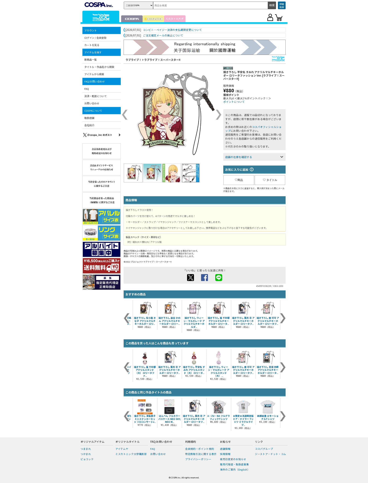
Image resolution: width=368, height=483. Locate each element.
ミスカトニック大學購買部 (131, 454)
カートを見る (91, 45)
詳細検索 (281, 5)
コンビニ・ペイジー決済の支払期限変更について (172, 30)
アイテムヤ (121, 449)
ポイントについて (234, 102)
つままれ (85, 449)
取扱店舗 (89, 118)
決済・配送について (95, 96)
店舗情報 (225, 449)
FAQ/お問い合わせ (161, 441)
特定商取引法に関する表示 (201, 454)
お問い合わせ (91, 103)
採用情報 (225, 454)
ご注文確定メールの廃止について (163, 35)
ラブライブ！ (134, 60)
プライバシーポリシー (198, 459)
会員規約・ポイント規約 (199, 449)
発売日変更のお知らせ (233, 459)
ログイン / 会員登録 (95, 38)
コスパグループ (264, 449)
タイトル (271, 179)
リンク (259, 441)
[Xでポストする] (190, 280)
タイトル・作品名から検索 (99, 67)
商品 (240, 179)
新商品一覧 (90, 59)
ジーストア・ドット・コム (270, 454)
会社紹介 (89, 125)
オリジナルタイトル (127, 441)
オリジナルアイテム (92, 441)
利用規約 (190, 441)
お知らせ (225, 441)
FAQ (86, 89)
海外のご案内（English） (235, 469)
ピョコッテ (87, 459)
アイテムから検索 (94, 74)
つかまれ (85, 454)
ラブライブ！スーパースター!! (162, 60)
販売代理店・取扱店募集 (234, 464)
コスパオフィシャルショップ (253, 129)
